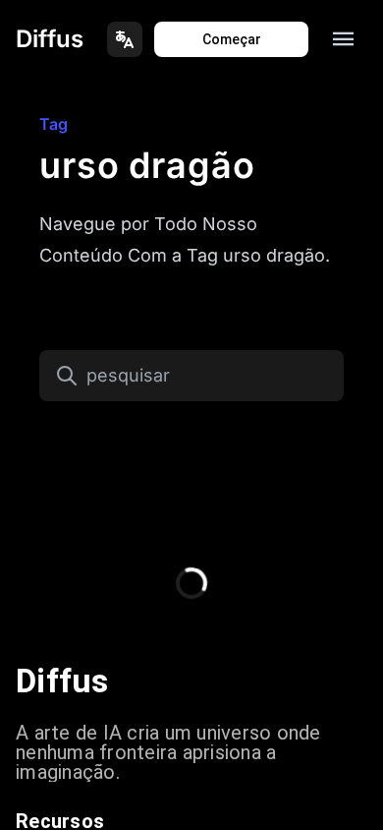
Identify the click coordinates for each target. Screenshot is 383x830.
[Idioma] (124, 39)
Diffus (49, 39)
